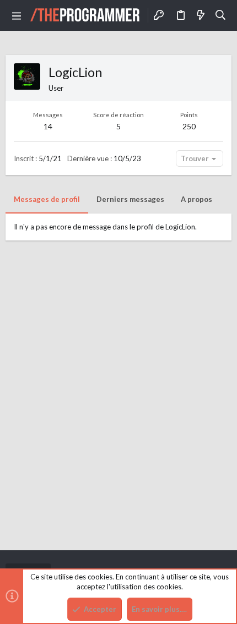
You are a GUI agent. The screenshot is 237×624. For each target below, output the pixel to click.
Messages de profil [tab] (47, 199)
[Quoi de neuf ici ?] (200, 15)
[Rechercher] (220, 15)
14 (48, 126)
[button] (17, 15)
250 (189, 126)
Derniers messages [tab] (130, 199)
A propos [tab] (196, 199)
